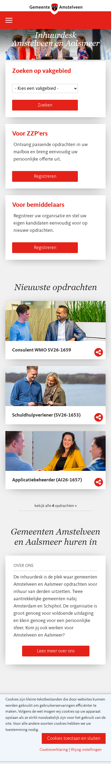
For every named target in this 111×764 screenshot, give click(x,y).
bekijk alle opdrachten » (55, 506)
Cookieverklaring (54, 750)
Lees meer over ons (56, 651)
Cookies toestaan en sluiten (73, 738)
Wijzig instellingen (86, 750)
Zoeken (45, 105)
